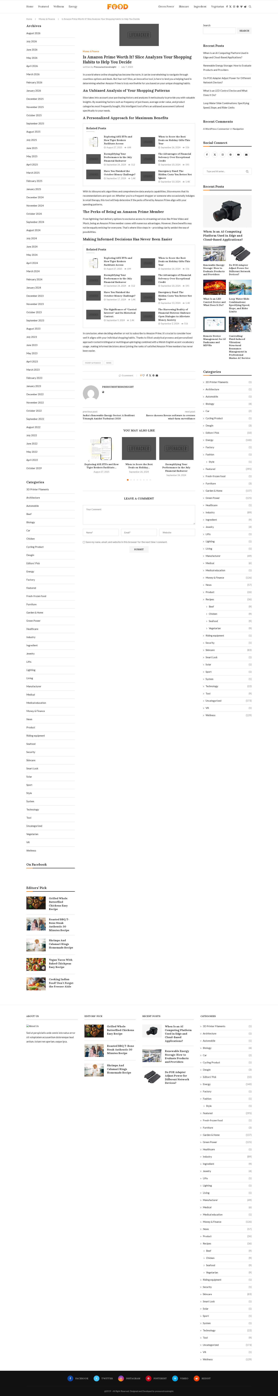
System (229, 678)
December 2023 (35, 295)
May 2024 (31, 254)
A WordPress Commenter (216, 128)
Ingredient (200, 6)
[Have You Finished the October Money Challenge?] (93, 174)
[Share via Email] (157, 375)
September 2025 (35, 123)
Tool (229, 693)
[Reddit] (245, 6)
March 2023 (33, 369)
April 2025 (32, 164)
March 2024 (33, 271)
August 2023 (33, 328)
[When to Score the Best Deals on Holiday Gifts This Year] (148, 142)
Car (229, 411)
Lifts (229, 534)
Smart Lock (229, 657)
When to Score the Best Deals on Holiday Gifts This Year (174, 140)
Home (29, 6)
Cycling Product (229, 418)
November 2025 (35, 107)
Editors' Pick (229, 432)
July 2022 (31, 435)
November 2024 (35, 205)
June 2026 (31, 49)
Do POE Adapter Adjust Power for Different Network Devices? (239, 270)
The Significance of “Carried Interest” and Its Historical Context (120, 313)
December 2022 (35, 394)
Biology (229, 403)
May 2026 (31, 57)
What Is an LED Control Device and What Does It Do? (214, 302)
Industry (229, 512)
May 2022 (31, 451)
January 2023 (33, 386)
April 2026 (32, 66)
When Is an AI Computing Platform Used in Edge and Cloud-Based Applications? (223, 235)
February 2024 (34, 279)
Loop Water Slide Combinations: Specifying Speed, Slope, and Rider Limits (239, 305)
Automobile (229, 396)
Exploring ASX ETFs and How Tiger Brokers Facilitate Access (118, 140)
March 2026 (33, 74)
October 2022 (34, 410)
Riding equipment (229, 635)
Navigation (238, 128)
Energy (73, 6)
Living (229, 548)
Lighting (229, 541)
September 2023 (35, 320)
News (229, 584)
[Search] (250, 6)
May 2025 (31, 156)
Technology (229, 686)
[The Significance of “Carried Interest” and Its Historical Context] (93, 314)
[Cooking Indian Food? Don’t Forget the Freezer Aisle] (36, 983)
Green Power (166, 6)
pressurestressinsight (105, 66)
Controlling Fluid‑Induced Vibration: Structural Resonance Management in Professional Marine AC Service (239, 347)
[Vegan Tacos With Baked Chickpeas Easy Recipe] (36, 964)
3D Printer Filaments (229, 382)
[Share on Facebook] (147, 375)
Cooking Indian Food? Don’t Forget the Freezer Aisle (61, 983)
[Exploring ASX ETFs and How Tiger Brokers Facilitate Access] (93, 142)
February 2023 (34, 377)
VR (229, 707)
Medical (229, 563)
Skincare (184, 6)
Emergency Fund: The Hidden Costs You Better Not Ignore (175, 174)
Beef (230, 606)
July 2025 (31, 139)
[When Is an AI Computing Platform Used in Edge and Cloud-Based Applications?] (227, 211)
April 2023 (32, 361)
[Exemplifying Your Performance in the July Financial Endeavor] (93, 159)
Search (206, 25)
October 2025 (34, 115)
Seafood (230, 621)
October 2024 (34, 213)
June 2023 (31, 345)
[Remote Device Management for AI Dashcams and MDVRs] (214, 324)
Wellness (59, 6)
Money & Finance (47, 19)
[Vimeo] (241, 6)
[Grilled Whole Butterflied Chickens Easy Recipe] (36, 902)
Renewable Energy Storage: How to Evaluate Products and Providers (214, 270)
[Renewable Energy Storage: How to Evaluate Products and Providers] (214, 253)
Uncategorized (229, 700)
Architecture (229, 389)
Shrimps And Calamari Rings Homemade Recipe (61, 944)
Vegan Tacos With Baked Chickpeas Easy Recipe (60, 963)
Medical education (229, 570)
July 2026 (31, 41)
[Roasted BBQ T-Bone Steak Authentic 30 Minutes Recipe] (36, 924)
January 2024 (33, 287)
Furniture (229, 483)
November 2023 (35, 304)
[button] (89, 461)
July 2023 (31, 336)
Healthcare (229, 505)
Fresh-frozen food (229, 476)
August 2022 (33, 427)
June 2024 (31, 246)
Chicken (230, 613)
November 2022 (35, 402)
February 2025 (34, 180)
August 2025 (33, 131)
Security (229, 642)
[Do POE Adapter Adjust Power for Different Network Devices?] (240, 253)
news (108, 363)
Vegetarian (217, 6)
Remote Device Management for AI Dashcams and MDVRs (214, 341)
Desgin (229, 425)
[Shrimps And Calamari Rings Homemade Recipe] (36, 944)
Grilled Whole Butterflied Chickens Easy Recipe (58, 904)
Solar (229, 664)
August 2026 (33, 33)
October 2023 (34, 312)
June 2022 (31, 443)
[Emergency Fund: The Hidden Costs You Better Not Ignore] (148, 176)
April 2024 (32, 262)
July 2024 (31, 238)
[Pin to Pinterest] (153, 375)
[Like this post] (143, 375)
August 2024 (33, 230)
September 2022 (35, 418)
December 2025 (35, 98)
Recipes (229, 599)
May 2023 (31, 353)
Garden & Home (229, 490)
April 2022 (32, 459)
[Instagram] (234, 6)
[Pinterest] (238, 6)
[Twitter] (230, 6)
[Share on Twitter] (150, 375)
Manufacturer (229, 555)
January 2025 (33, 189)
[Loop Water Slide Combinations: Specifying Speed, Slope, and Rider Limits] (240, 287)
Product (229, 592)
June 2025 (31, 148)
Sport (229, 671)
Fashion (229, 454)
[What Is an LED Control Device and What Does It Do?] (214, 287)
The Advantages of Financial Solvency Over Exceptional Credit (174, 157)
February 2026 (34, 82)
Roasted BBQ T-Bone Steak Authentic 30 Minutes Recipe (59, 925)
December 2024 (35, 197)
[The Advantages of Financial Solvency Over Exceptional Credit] (148, 159)
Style (230, 461)
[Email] (246, 154)
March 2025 (33, 172)
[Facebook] (227, 6)
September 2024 (35, 221)
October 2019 (34, 468)
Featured (43, 6)
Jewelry (229, 526)
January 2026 (33, 90)
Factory (229, 447)
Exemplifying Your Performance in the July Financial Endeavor (118, 157)
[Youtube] (239, 154)
